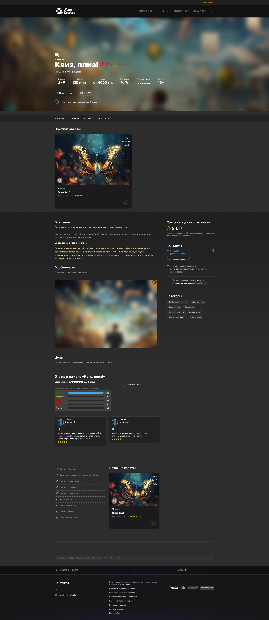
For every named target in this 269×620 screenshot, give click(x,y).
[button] (154, 282)
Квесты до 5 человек (69, 493)
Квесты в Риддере (67, 469)
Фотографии (104, 118)
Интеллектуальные (176, 312)
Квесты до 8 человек (69, 481)
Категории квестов (117, 605)
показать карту (178, 254)
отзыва (170, 233)
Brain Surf (64, 192)
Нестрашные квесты (177, 317)
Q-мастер (60, 408)
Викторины (189, 307)
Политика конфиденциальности (123, 597)
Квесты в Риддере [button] (147, 11)
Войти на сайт (208, 2)
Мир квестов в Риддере (66, 570)
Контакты (74, 118)
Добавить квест (181, 11)
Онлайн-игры (194, 312)
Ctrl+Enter (124, 584)
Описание (59, 118)
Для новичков (198, 302)
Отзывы (88, 118)
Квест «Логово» (67, 512)
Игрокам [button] (165, 11)
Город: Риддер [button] (200, 11)
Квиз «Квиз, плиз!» (68, 518)
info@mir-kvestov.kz (67, 595)
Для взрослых (174, 307)
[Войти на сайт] (213, 11)
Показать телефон (179, 260)
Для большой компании (178, 302)
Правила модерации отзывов (122, 588)
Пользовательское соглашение (122, 593)
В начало (179, 570)
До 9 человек (195, 317)
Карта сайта (114, 613)
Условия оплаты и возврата (121, 601)
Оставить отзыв (133, 384)
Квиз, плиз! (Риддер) (71, 72)
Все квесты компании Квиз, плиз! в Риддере (80, 475)
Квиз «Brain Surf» (67, 505)
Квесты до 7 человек (69, 487)
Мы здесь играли (66, 93)
